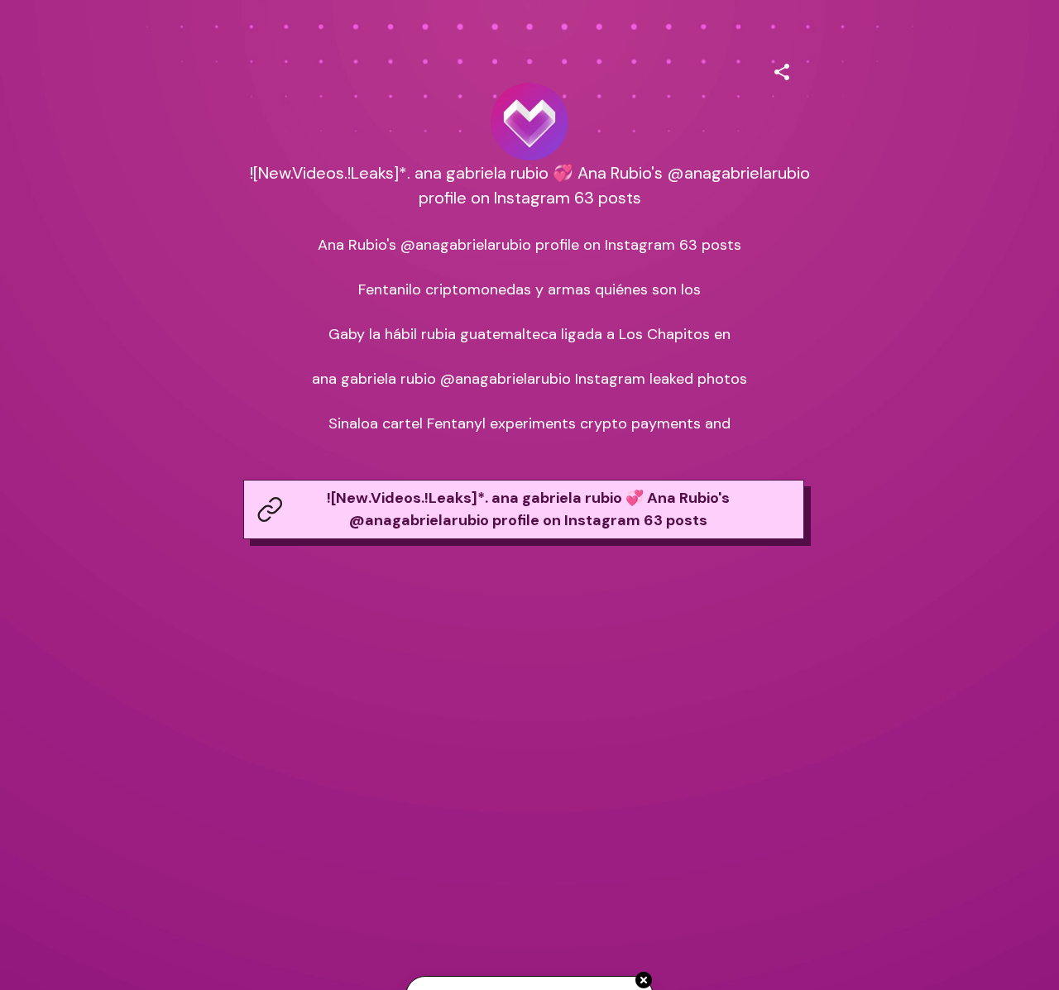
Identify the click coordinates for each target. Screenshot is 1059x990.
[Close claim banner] (643, 981)
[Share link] (782, 69)
